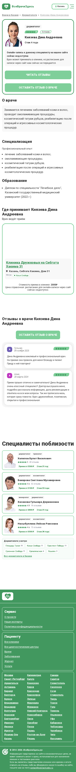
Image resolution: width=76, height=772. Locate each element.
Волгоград (10, 711)
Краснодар (33, 691)
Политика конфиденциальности (23, 626)
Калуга (30, 679)
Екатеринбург (11, 718)
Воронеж (9, 715)
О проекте (10, 617)
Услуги (8, 666)
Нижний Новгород (37, 711)
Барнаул (8, 691)
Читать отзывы (38, 74)
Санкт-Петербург (14, 679)
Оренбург (32, 723)
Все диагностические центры (21, 646)
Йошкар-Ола (11, 734)
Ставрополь (56, 695)
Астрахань (9, 687)
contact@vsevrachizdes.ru (41, 768)
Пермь (31, 730)
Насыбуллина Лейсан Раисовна (38, 523)
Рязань (31, 738)
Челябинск (56, 730)
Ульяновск (56, 715)
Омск (30, 718)
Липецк (31, 699)
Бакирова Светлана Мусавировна (39, 480)
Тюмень (54, 711)
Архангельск (11, 683)
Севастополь (57, 683)
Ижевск (8, 726)
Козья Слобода (22, 275)
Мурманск (32, 707)
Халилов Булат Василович (34, 458)
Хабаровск (56, 723)
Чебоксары (56, 726)
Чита (52, 734)
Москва (8, 675)
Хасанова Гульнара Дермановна (38, 501)
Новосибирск (34, 715)
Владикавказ (11, 703)
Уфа (52, 718)
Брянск (8, 699)
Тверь (53, 699)
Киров (30, 687)
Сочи (53, 691)
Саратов (54, 679)
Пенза (30, 726)
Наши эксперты (13, 621)
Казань (8, 738)
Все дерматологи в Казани (18, 556)
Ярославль (56, 738)
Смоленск (56, 687)
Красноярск (33, 695)
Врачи (7, 651)
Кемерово (33, 683)
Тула (52, 707)
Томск (53, 703)
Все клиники (11, 641)
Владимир (9, 707)
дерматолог (33, 26)
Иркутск (8, 730)
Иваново (9, 723)
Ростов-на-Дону (36, 734)
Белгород (9, 695)
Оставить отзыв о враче (38, 87)
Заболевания (12, 656)
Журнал (8, 661)
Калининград (34, 675)
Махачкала (33, 703)
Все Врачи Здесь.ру (7, 596)
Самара (54, 675)
